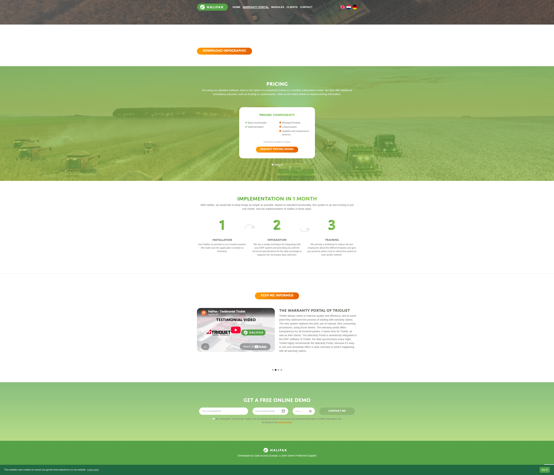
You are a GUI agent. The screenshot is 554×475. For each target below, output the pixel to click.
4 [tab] (281, 370)
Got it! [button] (545, 470)
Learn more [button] (93, 469)
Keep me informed (277, 295)
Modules (277, 7)
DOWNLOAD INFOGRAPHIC (224, 50)
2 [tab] (275, 370)
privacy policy (285, 422)
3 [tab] (278, 370)
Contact (306, 7)
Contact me (337, 410)
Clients (292, 7)
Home (236, 7)
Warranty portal (256, 7)
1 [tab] (272, 370)
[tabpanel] (277, 335)
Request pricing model (277, 149)
